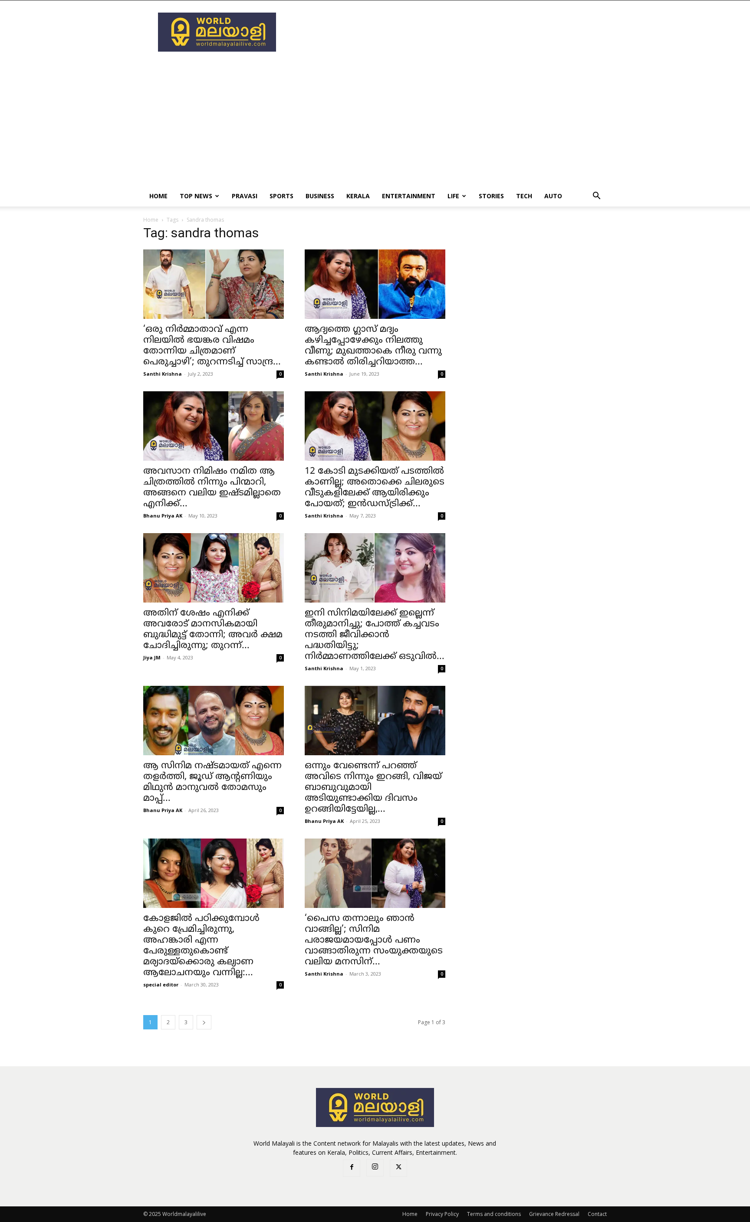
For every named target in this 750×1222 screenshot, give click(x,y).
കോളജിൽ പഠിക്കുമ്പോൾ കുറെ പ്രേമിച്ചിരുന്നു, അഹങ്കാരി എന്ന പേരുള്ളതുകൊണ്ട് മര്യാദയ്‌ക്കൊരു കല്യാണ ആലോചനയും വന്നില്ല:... (201, 946)
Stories (491, 196)
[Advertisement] (449, 32)
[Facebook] (351, 1168)
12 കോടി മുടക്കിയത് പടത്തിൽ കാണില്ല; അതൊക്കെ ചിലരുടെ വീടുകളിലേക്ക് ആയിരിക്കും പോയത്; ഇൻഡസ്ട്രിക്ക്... (374, 488)
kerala (358, 196)
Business (320, 196)
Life (453, 196)
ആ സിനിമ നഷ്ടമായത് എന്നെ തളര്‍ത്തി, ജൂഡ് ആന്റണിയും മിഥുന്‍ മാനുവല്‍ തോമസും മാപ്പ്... (212, 782)
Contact (597, 1214)
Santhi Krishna (162, 373)
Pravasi (244, 196)
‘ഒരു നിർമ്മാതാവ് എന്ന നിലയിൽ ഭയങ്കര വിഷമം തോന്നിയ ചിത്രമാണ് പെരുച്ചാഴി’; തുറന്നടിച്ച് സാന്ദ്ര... (212, 346)
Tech (524, 196)
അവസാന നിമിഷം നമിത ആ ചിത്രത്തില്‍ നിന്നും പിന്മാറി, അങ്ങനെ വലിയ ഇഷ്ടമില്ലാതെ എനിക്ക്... (212, 488)
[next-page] (204, 1022)
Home (158, 196)
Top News (196, 196)
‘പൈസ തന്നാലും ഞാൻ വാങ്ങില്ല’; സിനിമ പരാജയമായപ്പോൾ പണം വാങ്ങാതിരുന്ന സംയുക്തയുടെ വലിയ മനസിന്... (374, 940)
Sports (281, 196)
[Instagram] (375, 1167)
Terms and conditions (494, 1214)
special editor (160, 984)
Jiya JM (152, 657)
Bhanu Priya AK (162, 515)
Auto (553, 196)
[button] (596, 197)
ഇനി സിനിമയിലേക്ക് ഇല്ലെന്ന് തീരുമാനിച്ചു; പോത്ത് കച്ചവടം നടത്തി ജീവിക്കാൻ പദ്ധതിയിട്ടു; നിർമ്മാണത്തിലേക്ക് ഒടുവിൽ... (374, 635)
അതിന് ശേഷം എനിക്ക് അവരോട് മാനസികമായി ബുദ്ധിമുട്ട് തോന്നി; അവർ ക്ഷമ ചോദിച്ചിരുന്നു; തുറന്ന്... (213, 630)
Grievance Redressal (554, 1214)
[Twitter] (398, 1168)
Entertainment (408, 196)
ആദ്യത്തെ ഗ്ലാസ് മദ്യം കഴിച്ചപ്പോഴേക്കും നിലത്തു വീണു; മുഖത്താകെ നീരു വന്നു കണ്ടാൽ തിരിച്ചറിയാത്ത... (373, 346)
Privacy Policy (442, 1214)
